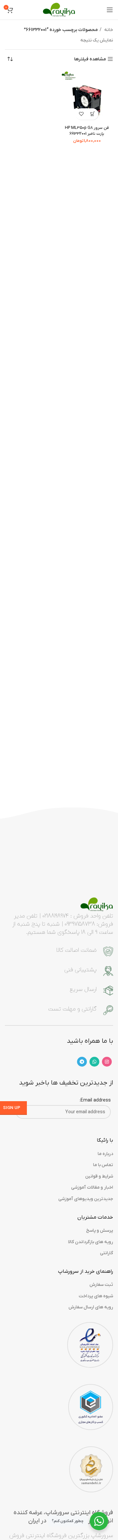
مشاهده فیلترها (90, 59)
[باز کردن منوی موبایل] (109, 9)
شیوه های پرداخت (96, 1296)
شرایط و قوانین (99, 1176)
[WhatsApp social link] (94, 1062)
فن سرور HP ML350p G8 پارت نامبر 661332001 (87, 130)
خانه (108, 30)
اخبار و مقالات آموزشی (92, 1187)
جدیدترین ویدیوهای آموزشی (85, 1199)
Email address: (95, 1100)
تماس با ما (103, 1165)
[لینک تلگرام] (82, 1062)
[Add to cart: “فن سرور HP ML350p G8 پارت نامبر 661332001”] (92, 114)
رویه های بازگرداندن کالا (90, 1242)
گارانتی (106, 1253)
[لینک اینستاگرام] (107, 1062)
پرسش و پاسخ (99, 1230)
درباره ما (105, 1154)
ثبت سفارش (101, 1285)
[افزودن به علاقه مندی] (81, 114)
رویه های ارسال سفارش (91, 1307)
